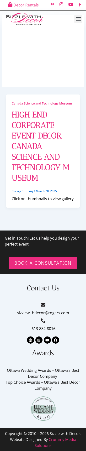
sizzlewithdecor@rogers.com (43, 312)
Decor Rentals (26, 5)
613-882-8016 (43, 328)
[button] (78, 19)
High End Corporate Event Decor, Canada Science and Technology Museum (41, 146)
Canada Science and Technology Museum (42, 103)
